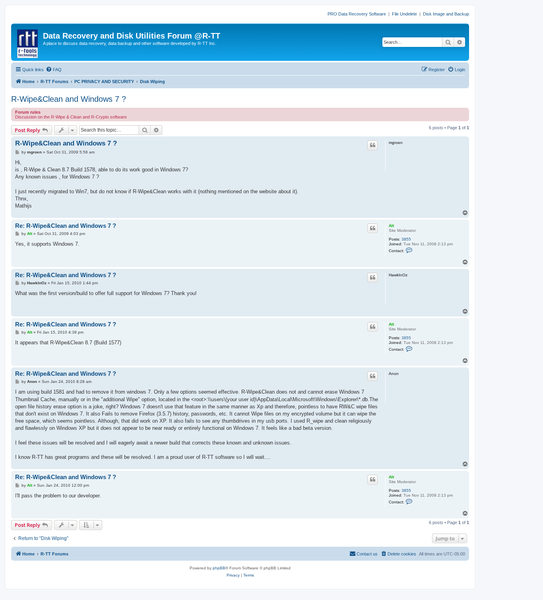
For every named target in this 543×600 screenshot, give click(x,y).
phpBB (219, 568)
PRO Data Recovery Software (357, 14)
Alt (391, 225)
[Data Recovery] (28, 42)
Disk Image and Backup (446, 14)
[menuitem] (54, 69)
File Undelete (404, 14)
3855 (406, 239)
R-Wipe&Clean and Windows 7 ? (68, 99)
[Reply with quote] (372, 145)
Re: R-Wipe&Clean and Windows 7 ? (65, 225)
